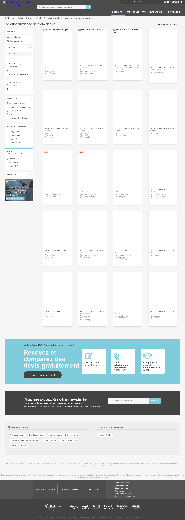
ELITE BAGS (15, 64)
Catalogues (132, 12)
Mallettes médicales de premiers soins (64, 435)
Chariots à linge (50, 440)
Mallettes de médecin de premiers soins (24, 440)
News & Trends (155, 12)
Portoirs (13, 446)
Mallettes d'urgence (17, 435)
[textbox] (61, 7)
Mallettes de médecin (37, 435)
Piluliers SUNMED (105, 435)
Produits (117, 12)
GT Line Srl (14, 85)
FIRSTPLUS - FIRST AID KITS (20, 75)
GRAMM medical (16, 82)
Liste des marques (122, 483)
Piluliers (24, 446)
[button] (19, 47)
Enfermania (14, 67)
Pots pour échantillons (69, 440)
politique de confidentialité (51, 406)
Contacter (57, 33)
